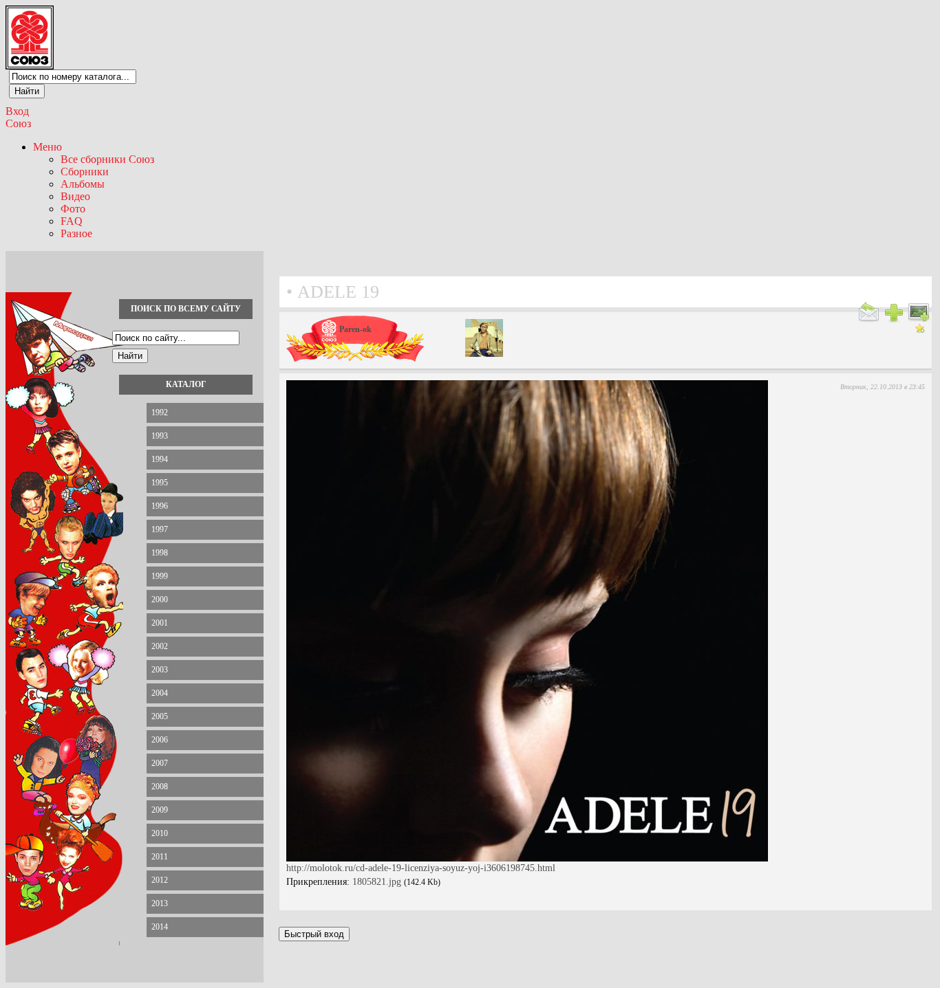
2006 (159, 740)
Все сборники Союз (107, 159)
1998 (159, 553)
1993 (159, 436)
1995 (159, 482)
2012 (159, 880)
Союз (18, 123)
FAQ (72, 221)
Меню (47, 147)
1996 (159, 506)
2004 (159, 693)
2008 (159, 786)
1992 (159, 412)
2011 (159, 856)
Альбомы (83, 184)
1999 (159, 576)
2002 (159, 646)
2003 (159, 669)
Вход (17, 111)
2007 (159, 763)
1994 (159, 459)
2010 (159, 833)
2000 (159, 599)
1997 (159, 529)
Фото (73, 209)
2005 (159, 716)
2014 (159, 927)
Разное (76, 233)
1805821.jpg (376, 882)
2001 (159, 623)
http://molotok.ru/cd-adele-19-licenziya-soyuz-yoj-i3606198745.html (420, 868)
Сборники (85, 171)
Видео (75, 196)
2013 (159, 903)
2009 (159, 810)
